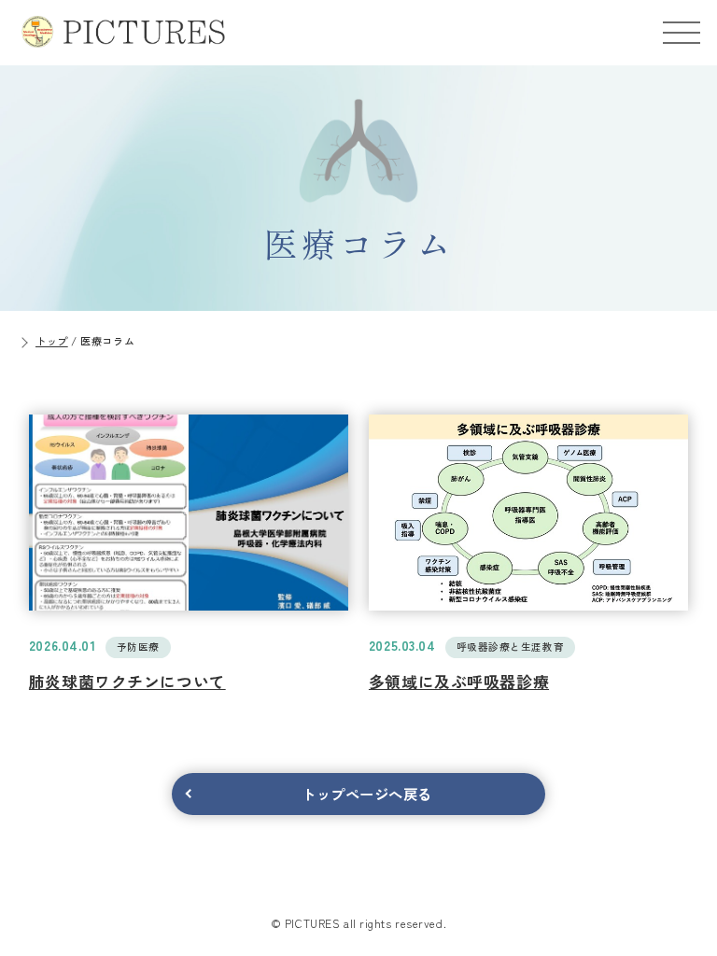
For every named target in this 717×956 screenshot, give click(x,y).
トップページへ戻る (367, 793)
